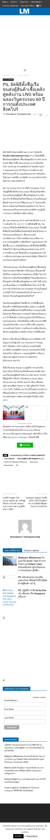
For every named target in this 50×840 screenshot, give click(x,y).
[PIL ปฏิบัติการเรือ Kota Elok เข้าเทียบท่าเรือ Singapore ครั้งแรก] (10, 597)
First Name (9, 709)
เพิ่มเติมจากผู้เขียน (31, 550)
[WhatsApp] (25, 481)
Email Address (11, 700)
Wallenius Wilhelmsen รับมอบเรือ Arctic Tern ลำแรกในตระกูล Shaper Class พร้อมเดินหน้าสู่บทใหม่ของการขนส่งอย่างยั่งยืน (32, 564)
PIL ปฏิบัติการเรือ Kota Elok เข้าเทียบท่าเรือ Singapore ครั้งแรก (32, 593)
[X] (12, 481)
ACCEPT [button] (18, 836)
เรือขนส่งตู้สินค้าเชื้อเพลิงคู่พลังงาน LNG (30, 459)
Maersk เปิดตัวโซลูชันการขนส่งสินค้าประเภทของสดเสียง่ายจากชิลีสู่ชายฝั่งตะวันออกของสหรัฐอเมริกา (23, 771)
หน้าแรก (6, 75)
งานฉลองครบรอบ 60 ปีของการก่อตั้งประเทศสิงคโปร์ (27, 455)
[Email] (37, 481)
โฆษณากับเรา (24, 2)
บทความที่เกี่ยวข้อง (12, 550)
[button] (46, 11)
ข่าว (13, 75)
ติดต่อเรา (5, 2)
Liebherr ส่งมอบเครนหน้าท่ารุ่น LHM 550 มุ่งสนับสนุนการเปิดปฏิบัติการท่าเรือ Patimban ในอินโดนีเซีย (24, 748)
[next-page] (9, 603)
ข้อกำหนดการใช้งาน (28, 6)
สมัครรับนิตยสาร (36, 2)
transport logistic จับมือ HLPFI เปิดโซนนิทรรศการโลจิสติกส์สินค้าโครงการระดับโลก (36, 502)
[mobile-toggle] (4, 11)
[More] (44, 481)
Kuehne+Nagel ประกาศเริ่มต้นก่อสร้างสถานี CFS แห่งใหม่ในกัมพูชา (25, 780)
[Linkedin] (31, 481)
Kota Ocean (8, 465)
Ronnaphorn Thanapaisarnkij (18, 114)
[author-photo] (25, 533)
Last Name (9, 718)
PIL (31, 155)
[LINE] (18, 481)
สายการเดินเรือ (23, 75)
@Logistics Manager (18, 437)
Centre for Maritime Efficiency (15, 462)
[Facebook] (5, 481)
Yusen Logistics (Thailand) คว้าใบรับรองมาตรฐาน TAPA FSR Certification (21, 789)
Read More (32, 836)
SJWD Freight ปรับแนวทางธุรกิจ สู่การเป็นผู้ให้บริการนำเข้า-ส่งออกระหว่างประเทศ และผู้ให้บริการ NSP (14, 504)
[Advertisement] (25, 41)
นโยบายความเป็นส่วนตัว (10, 6)
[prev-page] (4, 603)
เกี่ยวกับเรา (14, 2)
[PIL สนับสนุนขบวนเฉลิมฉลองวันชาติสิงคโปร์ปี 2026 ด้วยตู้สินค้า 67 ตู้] (10, 580)
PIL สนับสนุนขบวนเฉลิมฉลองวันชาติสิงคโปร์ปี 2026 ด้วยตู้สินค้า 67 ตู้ (32, 580)
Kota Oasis (34, 462)
